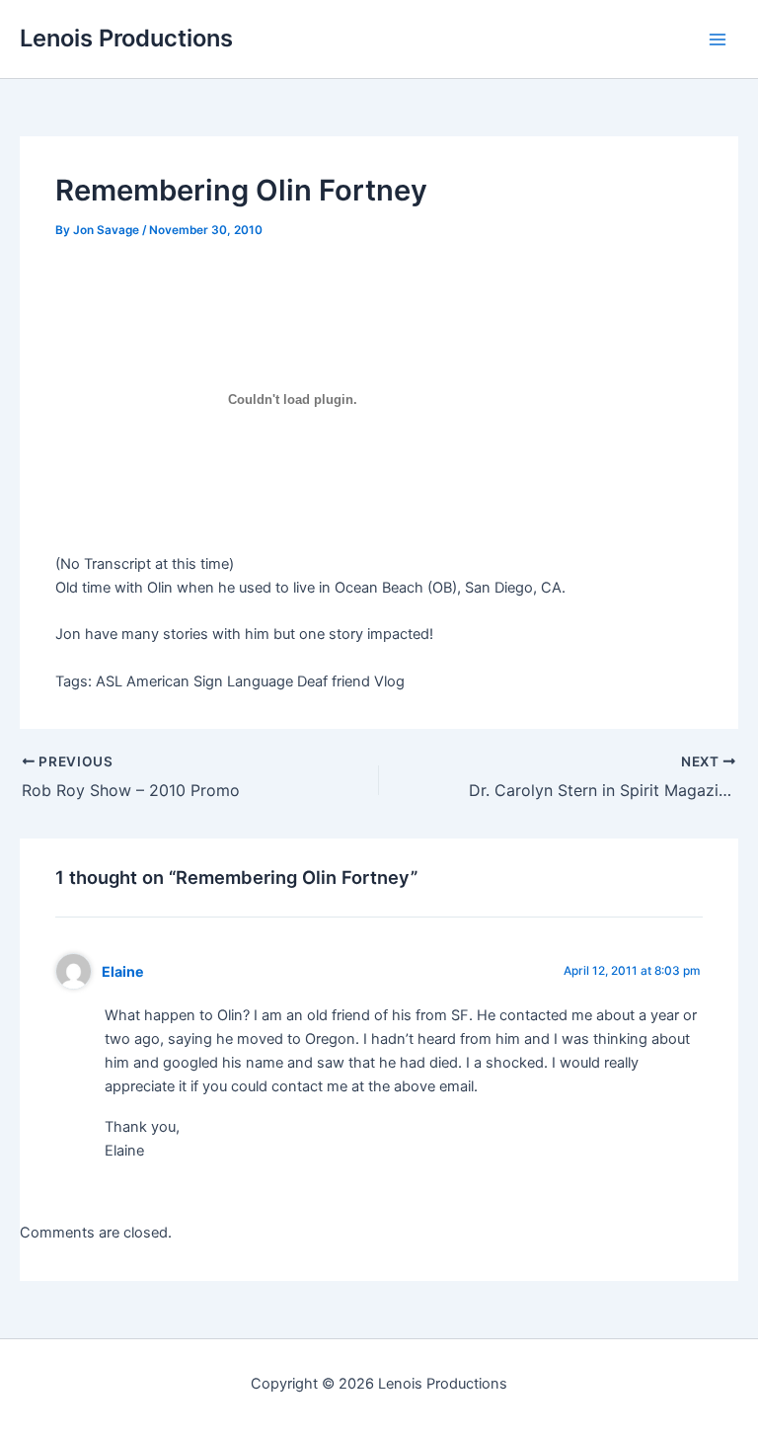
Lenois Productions (126, 38)
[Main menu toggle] (717, 39)
